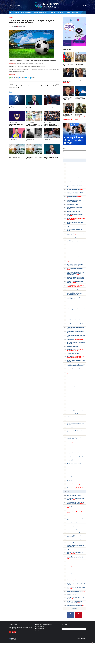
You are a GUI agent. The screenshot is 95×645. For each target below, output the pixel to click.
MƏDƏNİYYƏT (53, 12)
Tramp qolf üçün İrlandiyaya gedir (73, 413)
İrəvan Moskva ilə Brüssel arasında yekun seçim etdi (75, 332)
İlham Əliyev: (76, 484)
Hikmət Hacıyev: (75, 357)
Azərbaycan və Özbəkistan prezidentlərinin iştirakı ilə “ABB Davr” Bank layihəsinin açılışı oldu (76, 249)
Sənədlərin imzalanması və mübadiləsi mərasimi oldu (75, 562)
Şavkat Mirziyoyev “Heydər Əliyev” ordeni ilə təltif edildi (76, 588)
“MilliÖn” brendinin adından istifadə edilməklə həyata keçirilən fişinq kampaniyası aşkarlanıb (75, 278)
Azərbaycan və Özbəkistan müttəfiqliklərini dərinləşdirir (75, 282)
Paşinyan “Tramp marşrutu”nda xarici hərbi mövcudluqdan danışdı (75, 324)
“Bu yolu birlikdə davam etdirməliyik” (76, 549)
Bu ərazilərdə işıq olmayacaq (72, 466)
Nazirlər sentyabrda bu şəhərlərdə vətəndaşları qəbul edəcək (75, 234)
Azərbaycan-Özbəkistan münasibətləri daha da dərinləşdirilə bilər (75, 546)
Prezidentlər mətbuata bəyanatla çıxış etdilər (75, 539)
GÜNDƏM (14, 12)
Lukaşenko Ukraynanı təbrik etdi (73, 434)
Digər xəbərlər (74, 608)
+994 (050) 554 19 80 (40, 626)
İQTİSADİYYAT (22, 12)
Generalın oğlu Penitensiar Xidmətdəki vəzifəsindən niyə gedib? (68, 64)
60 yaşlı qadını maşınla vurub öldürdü (74, 463)
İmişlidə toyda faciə (75, 339)
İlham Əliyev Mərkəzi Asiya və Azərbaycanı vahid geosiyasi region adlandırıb (76, 572)
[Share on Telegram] (32, 78)
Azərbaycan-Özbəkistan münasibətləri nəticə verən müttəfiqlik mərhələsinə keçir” (75, 397)
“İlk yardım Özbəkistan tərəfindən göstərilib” (75, 532)
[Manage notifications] (92, 642)
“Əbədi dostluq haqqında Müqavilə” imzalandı (76, 576)
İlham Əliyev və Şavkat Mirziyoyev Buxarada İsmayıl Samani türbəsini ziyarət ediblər (75, 174)
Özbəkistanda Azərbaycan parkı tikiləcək (74, 568)
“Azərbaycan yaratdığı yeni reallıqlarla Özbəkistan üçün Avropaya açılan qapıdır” (74, 316)
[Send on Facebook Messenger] (22, 78)
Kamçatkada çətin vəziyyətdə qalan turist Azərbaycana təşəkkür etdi (74, 602)
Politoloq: (76, 442)
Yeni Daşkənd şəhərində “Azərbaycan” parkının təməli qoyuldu (75, 499)
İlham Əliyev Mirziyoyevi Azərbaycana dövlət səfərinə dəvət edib (75, 536)
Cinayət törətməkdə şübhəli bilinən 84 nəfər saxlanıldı (75, 400)
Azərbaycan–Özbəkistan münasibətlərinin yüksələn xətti (74, 186)
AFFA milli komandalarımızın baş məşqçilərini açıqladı (75, 230)
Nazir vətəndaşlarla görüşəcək (72, 204)
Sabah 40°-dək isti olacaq (71, 594)
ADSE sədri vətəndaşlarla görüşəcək (73, 211)
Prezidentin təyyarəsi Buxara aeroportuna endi (75, 369)
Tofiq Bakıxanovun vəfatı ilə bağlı (75, 469)
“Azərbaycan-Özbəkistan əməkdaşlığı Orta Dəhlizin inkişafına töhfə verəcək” (75, 265)
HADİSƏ (65, 12)
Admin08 (15, 26)
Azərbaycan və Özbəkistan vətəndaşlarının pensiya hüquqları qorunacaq (75, 193)
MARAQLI (76, 12)
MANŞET (10, 12)
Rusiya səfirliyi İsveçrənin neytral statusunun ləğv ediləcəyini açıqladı (76, 309)
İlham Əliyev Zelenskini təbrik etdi (73, 386)
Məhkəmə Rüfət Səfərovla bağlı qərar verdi (74, 289)
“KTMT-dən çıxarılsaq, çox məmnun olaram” (75, 269)
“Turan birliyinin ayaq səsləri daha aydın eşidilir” (76, 410)
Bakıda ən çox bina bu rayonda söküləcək (80, 64)
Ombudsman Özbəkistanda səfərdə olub (75, 605)
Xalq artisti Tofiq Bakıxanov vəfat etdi (74, 495)
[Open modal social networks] (35, 78)
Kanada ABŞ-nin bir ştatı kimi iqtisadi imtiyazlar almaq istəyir (75, 598)
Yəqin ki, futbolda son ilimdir (15, 140)
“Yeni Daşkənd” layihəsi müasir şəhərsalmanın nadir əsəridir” (75, 449)
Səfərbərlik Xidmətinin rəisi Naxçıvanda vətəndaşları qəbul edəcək (74, 201)
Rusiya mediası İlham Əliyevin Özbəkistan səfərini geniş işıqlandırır (76, 343)
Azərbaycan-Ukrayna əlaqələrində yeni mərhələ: (67, 117)
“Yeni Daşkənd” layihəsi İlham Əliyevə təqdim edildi (75, 553)
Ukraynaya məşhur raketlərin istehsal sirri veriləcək (74, 245)
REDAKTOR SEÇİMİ (39, 12)
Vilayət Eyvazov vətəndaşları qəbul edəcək (75, 226)
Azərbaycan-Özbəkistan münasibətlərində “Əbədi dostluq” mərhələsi (76, 257)
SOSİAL (49, 12)
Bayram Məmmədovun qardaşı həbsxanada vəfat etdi (76, 431)
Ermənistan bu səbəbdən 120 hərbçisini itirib (75, 170)
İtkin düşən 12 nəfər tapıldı (72, 403)
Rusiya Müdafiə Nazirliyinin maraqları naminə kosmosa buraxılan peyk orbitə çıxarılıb (75, 320)
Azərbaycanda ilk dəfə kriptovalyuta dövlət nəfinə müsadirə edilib (76, 453)
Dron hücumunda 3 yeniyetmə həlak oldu (74, 237)
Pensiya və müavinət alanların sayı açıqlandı (75, 420)
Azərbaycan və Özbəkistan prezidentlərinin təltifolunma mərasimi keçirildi (75, 526)
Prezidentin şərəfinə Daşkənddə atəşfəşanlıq (75, 507)
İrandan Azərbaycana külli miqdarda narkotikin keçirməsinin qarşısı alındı (75, 379)
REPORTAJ (34, 12)
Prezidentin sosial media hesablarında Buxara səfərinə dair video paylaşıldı (75, 253)
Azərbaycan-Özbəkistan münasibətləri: (75, 178)
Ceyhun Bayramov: (75, 261)
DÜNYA (30, 12)
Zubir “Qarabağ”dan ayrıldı (14, 157)
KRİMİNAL (61, 12)
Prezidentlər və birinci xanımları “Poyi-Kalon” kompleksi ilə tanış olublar (75, 167)
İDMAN (10, 17)
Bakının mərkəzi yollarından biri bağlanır (74, 163)
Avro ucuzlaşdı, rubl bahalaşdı (72, 427)
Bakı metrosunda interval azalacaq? (75, 189)
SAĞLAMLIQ (69, 12)
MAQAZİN (73, 12)
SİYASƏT (17, 12)
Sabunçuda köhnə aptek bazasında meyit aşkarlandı (74, 182)
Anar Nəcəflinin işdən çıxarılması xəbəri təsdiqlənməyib (67, 99)
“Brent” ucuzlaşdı (70, 480)
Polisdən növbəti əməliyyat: (75, 197)
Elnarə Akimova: (74, 473)
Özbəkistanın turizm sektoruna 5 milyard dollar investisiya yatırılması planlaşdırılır (75, 503)
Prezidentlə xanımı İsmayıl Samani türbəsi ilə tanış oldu (76, 302)
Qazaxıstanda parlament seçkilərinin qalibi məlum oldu (76, 417)
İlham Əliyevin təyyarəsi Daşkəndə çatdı (76, 591)
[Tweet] (27, 78)
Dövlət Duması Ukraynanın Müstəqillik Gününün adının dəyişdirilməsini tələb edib (75, 312)
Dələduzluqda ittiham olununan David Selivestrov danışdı (67, 81)
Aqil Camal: (75, 286)
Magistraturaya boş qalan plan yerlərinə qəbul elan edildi (75, 424)
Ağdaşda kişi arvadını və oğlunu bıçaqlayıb (75, 389)
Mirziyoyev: (76, 488)
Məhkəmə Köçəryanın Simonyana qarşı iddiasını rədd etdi (75, 445)
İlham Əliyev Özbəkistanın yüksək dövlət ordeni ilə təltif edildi (76, 584)
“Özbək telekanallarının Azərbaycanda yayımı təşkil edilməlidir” (75, 328)
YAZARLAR (57, 12)
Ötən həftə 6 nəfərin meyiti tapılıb (73, 353)
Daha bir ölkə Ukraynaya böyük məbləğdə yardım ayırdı (76, 519)
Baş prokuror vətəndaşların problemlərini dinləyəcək (74, 208)
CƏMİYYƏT (27, 12)
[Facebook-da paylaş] (15, 78)
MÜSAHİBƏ (45, 12)
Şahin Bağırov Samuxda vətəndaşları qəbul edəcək (75, 223)
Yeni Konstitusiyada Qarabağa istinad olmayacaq (76, 383)
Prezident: (75, 511)
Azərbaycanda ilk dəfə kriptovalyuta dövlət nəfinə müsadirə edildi (76, 460)
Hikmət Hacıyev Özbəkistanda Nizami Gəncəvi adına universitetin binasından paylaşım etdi (75, 557)
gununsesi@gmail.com (40, 628)
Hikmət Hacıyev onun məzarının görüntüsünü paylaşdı (75, 215)
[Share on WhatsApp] (11, 78)
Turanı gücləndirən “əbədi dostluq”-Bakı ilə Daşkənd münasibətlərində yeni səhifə (75, 241)
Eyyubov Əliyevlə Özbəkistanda (73, 346)
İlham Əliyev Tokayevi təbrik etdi (73, 542)
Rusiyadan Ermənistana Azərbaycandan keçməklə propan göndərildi (76, 361)
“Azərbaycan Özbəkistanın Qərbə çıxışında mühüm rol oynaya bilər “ (75, 298)
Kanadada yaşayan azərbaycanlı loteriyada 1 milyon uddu (80, 98)
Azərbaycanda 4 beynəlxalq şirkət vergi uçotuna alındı (76, 336)
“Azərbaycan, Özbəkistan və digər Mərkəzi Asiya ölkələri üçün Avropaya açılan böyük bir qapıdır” (76, 365)
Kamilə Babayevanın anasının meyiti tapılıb (80, 79)
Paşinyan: (76, 219)
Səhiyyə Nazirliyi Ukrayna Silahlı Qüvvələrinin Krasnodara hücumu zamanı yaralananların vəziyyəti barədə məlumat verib (75, 293)
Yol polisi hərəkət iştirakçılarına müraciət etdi (75, 456)
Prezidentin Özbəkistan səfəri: (75, 477)
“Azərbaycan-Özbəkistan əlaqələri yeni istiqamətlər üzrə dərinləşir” (74, 438)
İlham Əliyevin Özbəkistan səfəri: (75, 350)
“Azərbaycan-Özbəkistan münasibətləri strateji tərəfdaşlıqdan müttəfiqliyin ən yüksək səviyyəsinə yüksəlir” (75, 273)
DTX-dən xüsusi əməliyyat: (80, 117)
